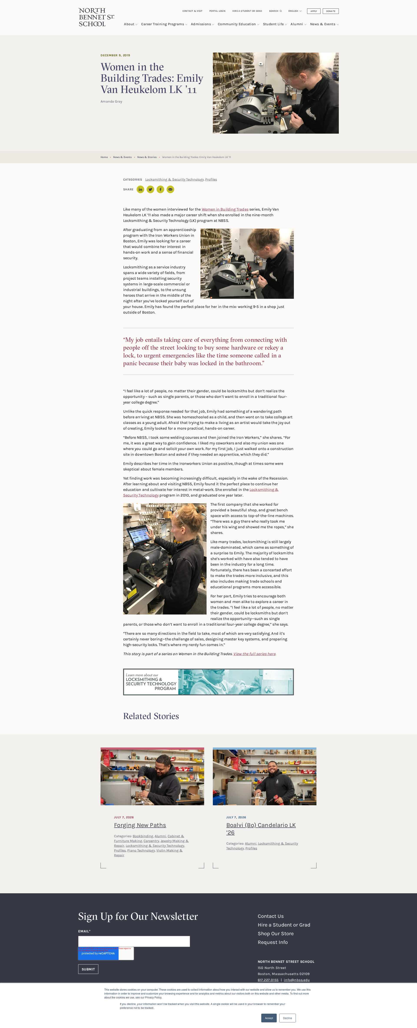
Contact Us (271, 916)
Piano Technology (141, 850)
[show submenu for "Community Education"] (258, 24)
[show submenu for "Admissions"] (213, 24)
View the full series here (254, 653)
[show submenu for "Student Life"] (286, 24)
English (293, 10)
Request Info (273, 942)
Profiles (211, 179)
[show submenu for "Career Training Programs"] (186, 24)
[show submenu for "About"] (136, 24)
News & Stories (147, 157)
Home (104, 157)
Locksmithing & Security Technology (174, 179)
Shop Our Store (276, 933)
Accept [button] (269, 1018)
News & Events (122, 157)
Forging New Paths (140, 825)
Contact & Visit (192, 10)
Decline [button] (287, 1018)
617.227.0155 (268, 980)
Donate (330, 11)
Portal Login (217, 10)
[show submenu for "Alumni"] (305, 24)
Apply (314, 11)
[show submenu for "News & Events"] (338, 24)
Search (273, 10)
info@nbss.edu (297, 980)
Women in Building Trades (225, 209)
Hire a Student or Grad (247, 10)
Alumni (160, 836)
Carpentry (151, 841)
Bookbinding (143, 836)
